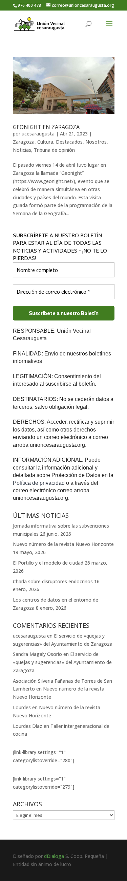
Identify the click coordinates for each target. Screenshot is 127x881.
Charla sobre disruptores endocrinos (53, 581)
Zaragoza (24, 142)
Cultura (45, 142)
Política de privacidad (39, 483)
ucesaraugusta (38, 133)
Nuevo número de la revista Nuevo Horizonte (63, 544)
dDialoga (54, 856)
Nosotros (96, 142)
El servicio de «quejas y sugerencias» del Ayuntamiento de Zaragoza (62, 662)
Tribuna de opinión (54, 150)
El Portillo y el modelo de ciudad (48, 562)
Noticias (22, 150)
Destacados (69, 142)
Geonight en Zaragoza (46, 127)
